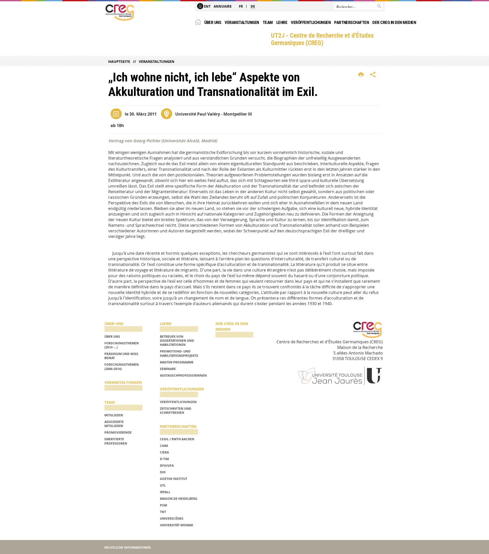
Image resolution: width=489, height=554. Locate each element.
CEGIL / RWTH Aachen (177, 439)
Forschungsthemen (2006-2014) (121, 366)
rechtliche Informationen (127, 547)
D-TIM (164, 459)
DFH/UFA (167, 465)
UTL (163, 485)
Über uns (212, 22)
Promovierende (118, 432)
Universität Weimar (176, 525)
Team (268, 22)
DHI (163, 472)
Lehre (281, 22)
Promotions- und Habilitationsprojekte (179, 353)
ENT (207, 6)
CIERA (164, 452)
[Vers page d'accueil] (119, 12)
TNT (163, 512)
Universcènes (171, 518)
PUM (163, 505)
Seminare (168, 369)
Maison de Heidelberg (178, 498)
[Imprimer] (361, 74)
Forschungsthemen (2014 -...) (121, 345)
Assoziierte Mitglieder (114, 424)
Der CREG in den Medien (394, 22)
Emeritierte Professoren (115, 441)
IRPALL (165, 492)
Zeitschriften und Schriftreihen (175, 410)
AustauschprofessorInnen (183, 375)
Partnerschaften (351, 22)
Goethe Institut (173, 479)
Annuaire (223, 6)
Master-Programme (177, 362)
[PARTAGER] (373, 75)
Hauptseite (119, 61)
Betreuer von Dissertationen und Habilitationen (177, 340)
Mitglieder (113, 415)
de (253, 6)
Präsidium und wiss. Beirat (121, 356)
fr (241, 6)
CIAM (164, 446)
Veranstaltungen (242, 22)
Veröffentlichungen (311, 22)
